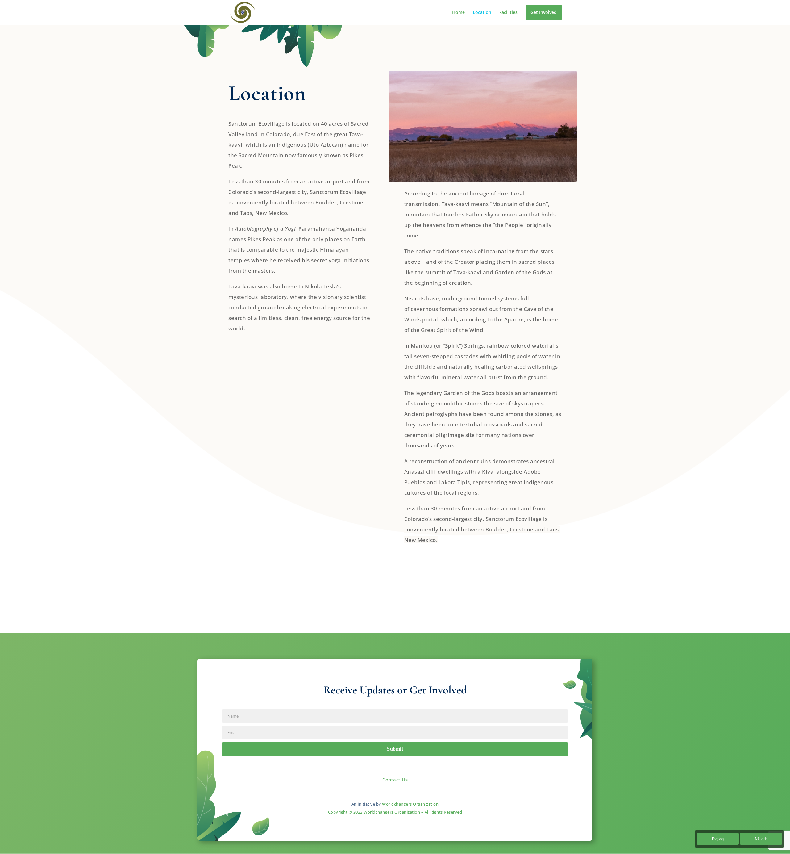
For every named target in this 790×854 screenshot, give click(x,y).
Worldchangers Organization (410, 804)
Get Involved (543, 12)
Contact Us (395, 780)
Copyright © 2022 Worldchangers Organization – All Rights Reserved (395, 812)
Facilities (508, 12)
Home (458, 12)
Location (482, 12)
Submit (395, 748)
